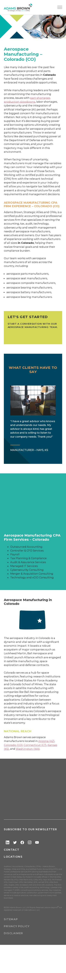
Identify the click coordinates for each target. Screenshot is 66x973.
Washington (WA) (28, 748)
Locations (13, 856)
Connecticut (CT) (35, 745)
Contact (11, 849)
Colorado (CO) (13, 745)
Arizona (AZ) (46, 741)
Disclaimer (13, 933)
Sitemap (11, 919)
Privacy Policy (16, 926)
